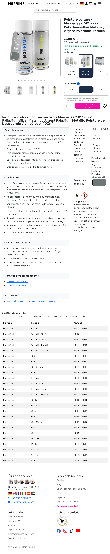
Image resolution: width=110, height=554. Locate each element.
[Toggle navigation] (99, 3)
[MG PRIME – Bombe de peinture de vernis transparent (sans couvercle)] (54, 90)
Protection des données (21, 534)
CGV (59, 493)
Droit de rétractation (67, 501)
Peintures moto (54, 3)
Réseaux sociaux (17, 516)
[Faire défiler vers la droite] (70, 3)
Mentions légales (17, 538)
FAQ (59, 484)
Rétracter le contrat (67, 506)
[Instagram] (65, 530)
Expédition (62, 497)
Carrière (12, 521)
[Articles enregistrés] (90, 3)
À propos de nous (17, 529)
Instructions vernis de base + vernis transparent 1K (33, 301)
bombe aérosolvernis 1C (19, 285)
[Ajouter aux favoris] (105, 106)
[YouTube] (78, 530)
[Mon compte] (86, 3)
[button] (31, 47)
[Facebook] (59, 530)
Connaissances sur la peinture (73, 489)
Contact (12, 525)
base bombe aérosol (17, 281)
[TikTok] (71, 530)
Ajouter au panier (88, 106)
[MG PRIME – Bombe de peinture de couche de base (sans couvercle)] (43, 90)
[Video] (44, 80)
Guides (60, 480)
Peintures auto (36, 3)
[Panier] (95, 3)
